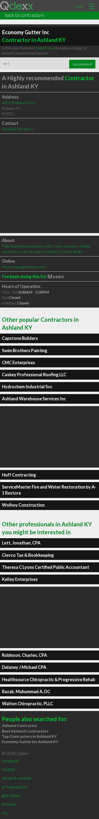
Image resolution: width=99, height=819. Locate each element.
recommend (82, 64)
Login (79, 6)
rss (4, 812)
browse (9, 804)
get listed (11, 795)
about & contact (16, 778)
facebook (10, 760)
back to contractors (24, 15)
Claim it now (45, 48)
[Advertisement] (49, 183)
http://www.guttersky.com (23, 266)
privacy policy (15, 786)
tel (17, 129)
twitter (8, 769)
